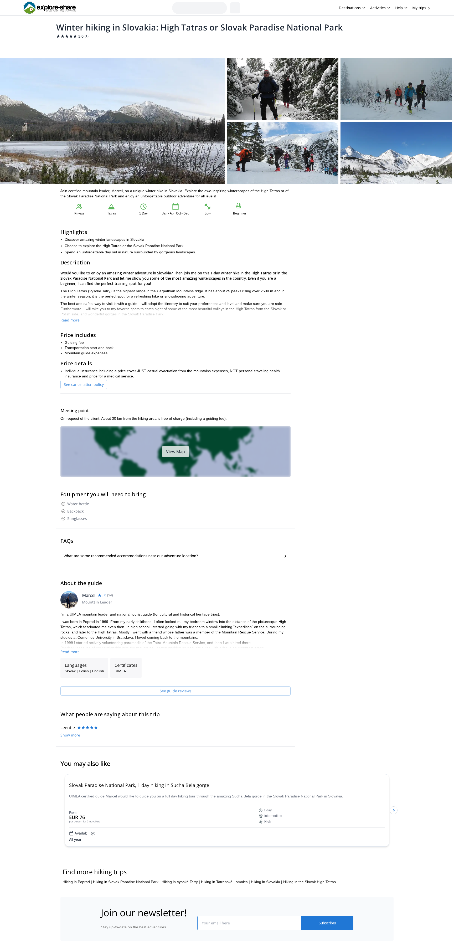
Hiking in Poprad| (77, 882)
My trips (419, 7)
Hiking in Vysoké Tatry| (181, 882)
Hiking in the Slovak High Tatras (309, 882)
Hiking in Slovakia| (266, 882)
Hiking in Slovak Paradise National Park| (127, 882)
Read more (70, 320)
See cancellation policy (84, 384)
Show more (70, 735)
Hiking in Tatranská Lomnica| (225, 882)
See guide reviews (176, 690)
